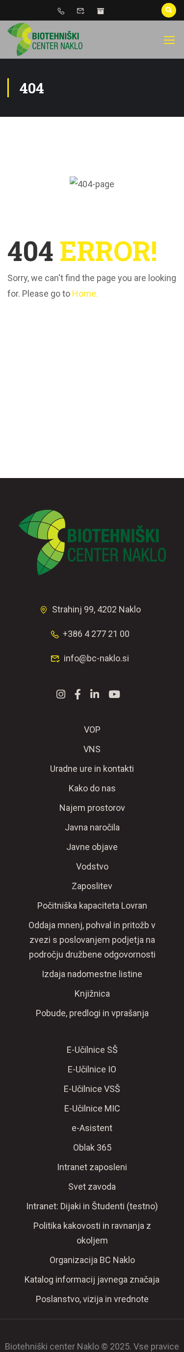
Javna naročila (92, 827)
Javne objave (92, 847)
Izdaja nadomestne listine (92, 974)
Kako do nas (92, 788)
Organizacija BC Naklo (92, 1260)
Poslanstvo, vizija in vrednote (92, 1299)
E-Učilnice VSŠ (92, 1089)
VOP (92, 729)
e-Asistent (92, 1128)
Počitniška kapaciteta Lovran (92, 905)
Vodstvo (92, 866)
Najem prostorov (92, 808)
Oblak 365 (92, 1147)
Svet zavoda (92, 1186)
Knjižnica (92, 993)
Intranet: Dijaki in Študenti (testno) (92, 1206)
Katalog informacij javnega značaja (92, 1279)
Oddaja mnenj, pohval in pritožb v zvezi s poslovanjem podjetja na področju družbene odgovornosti (92, 939)
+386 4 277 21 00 (96, 634)
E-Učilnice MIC (92, 1108)
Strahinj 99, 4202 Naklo (96, 609)
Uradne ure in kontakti (92, 768)
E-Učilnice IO (92, 1069)
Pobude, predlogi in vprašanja (92, 1013)
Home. (85, 293)
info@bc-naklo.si (96, 658)
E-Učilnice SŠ (92, 1050)
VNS (92, 749)
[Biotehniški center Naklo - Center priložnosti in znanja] (44, 39)
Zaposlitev (92, 886)
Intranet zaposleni (92, 1167)
